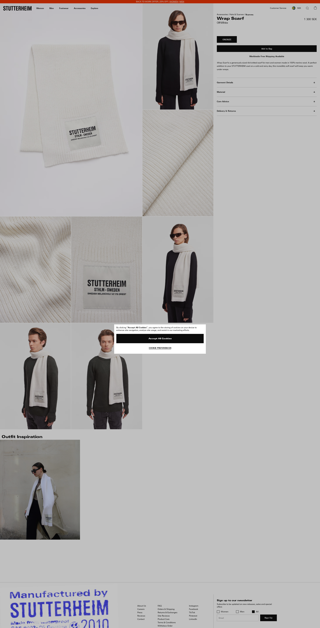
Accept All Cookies (160, 339)
